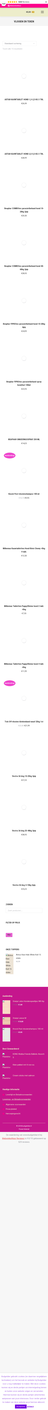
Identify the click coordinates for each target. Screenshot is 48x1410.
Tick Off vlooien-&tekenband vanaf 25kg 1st (24, 721)
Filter (9, 935)
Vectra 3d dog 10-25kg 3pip (24, 776)
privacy (30, 1406)
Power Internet (24, 1129)
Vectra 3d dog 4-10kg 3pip (24, 885)
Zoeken (39, 910)
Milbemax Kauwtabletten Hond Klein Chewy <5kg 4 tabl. (24, 550)
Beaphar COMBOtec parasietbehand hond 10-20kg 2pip (24, 210)
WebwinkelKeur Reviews (13, 1138)
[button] (42, 92)
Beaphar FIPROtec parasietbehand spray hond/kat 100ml (23, 383)
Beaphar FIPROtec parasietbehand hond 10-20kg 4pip (24, 325)
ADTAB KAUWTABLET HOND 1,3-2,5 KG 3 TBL (24, 99)
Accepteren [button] (21, 1406)
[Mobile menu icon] (42, 12)
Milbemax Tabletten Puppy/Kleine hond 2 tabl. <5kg (24, 608)
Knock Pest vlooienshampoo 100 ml (23, 494)
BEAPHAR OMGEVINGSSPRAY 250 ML (24, 439)
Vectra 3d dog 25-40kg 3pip (24, 830)
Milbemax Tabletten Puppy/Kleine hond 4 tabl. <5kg (24, 665)
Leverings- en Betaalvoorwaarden (17, 1099)
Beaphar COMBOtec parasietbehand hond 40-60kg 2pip (24, 268)
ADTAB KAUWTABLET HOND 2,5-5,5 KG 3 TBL (24, 154)
